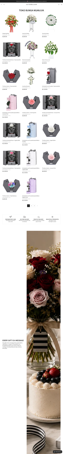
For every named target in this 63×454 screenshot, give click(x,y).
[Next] (37, 205)
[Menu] (1, 4)
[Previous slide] (4, 49)
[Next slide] (19, 49)
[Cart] (61, 4)
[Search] (4, 4)
